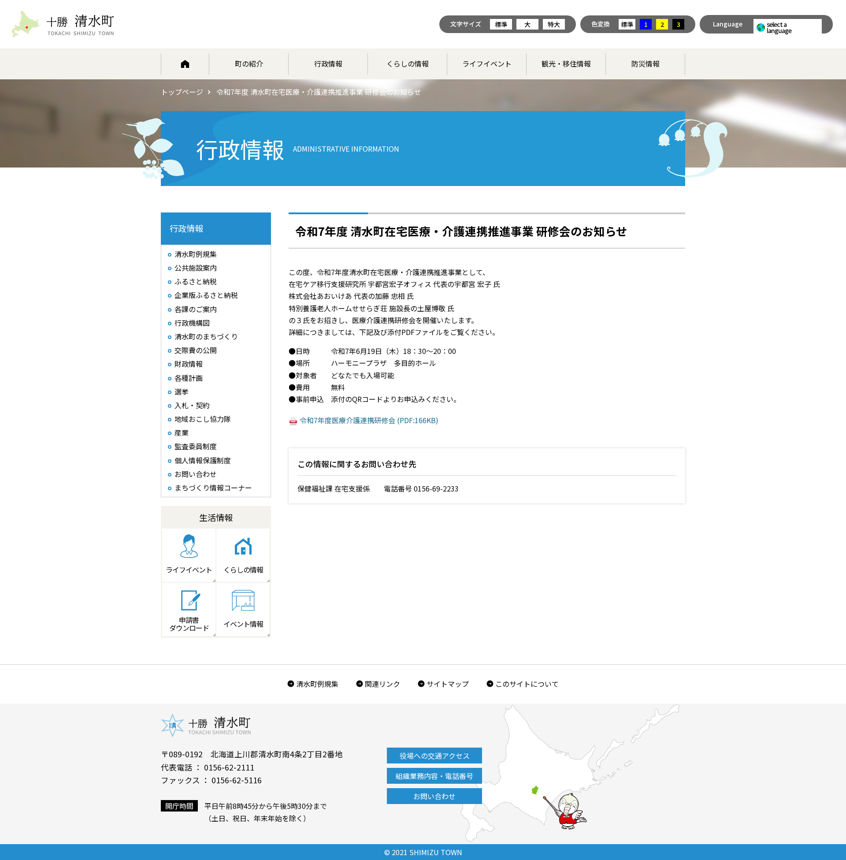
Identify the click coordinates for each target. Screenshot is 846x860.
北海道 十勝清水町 (63, 24)
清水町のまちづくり (206, 336)
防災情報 (645, 63)
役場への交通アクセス (435, 755)
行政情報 (328, 63)
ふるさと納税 (195, 281)
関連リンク (382, 683)
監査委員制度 (195, 446)
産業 (181, 432)
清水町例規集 (195, 254)
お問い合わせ (195, 474)
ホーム (185, 63)
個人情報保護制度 (202, 460)
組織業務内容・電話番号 (434, 776)
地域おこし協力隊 (202, 418)
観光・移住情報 (566, 63)
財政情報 (188, 363)
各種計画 (188, 377)
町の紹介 (249, 63)
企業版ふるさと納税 (206, 295)
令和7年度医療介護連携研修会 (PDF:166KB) (369, 420)
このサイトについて (527, 683)
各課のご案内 (195, 309)
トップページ (182, 91)
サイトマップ (448, 683)
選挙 (181, 391)
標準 (501, 24)
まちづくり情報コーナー (213, 487)
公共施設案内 (195, 267)
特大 (554, 24)
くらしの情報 (407, 63)
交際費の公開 (195, 350)
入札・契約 (192, 405)
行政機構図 (192, 322)
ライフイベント (487, 63)
